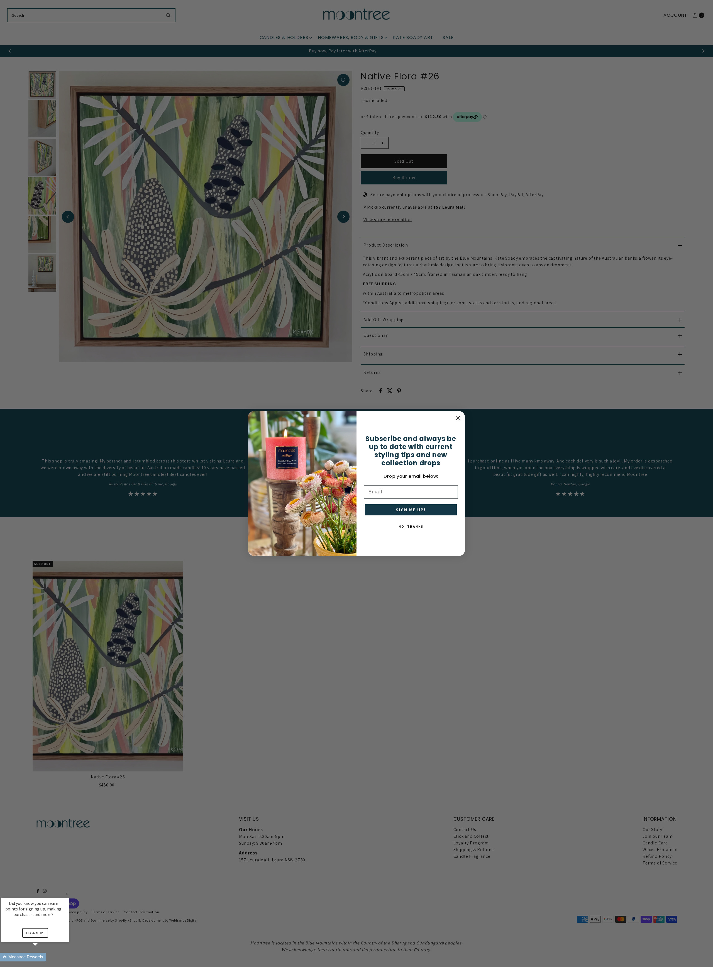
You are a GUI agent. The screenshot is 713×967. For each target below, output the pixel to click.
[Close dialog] (458, 418)
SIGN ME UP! (411, 510)
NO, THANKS (411, 526)
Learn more (35, 933)
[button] (42, 957)
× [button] (66, 894)
